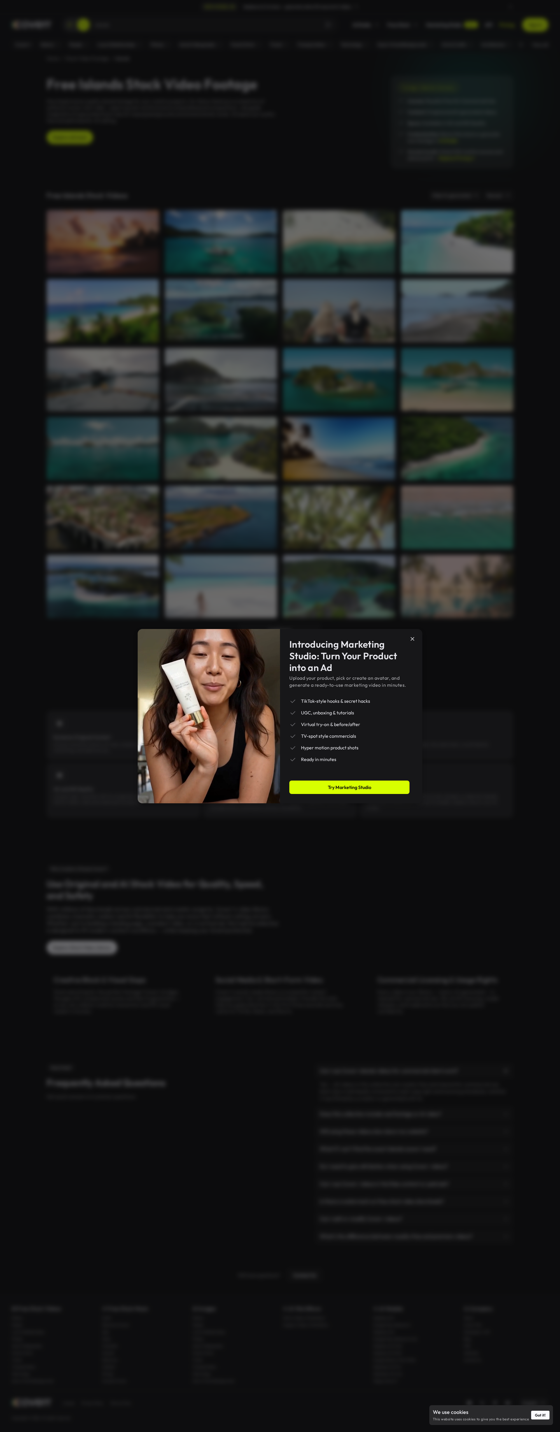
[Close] (412, 639)
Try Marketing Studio (349, 787)
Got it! (540, 1415)
